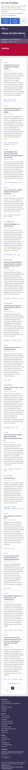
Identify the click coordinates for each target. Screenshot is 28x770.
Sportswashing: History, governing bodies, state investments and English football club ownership (13, 154)
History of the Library (6, 707)
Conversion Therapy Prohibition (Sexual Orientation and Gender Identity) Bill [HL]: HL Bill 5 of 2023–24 (13, 264)
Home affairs (4, 725)
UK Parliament (5, 39)
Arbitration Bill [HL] (9, 478)
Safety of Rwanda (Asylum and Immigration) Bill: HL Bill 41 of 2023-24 (12, 307)
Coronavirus (4, 719)
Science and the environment (8, 728)
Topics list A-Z (4, 732)
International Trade (15, 508)
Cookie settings (23, 21)
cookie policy (12, 15)
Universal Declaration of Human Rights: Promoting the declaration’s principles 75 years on (13, 437)
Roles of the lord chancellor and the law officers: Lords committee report (13, 597)
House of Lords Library (13, 33)
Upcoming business (6, 701)
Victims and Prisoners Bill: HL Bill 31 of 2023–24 (13, 388)
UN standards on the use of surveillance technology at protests (11, 66)
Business (13, 506)
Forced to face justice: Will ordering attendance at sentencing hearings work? (11, 557)
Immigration (14, 340)
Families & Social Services (13, 142)
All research (4, 746)
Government (10, 214)
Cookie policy (12, 767)
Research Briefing (7, 298)
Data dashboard (5, 742)
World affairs (4, 730)
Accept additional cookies (6, 21)
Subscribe (6, 757)
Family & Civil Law (7, 144)
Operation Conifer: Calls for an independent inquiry (12, 348)
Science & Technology (8, 100)
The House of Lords (6, 727)
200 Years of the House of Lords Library (10, 703)
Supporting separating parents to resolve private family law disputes (13, 110)
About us (3, 705)
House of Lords (17, 214)
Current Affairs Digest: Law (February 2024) (11, 225)
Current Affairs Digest (8, 254)
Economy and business (6, 721)
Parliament (10, 216)
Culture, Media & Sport (12, 182)
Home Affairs (4, 42)
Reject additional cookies (15, 21)
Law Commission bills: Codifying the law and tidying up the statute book (13, 191)
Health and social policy (7, 723)
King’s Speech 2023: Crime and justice (12, 517)
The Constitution (5, 717)
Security (15, 100)
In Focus (5, 99)
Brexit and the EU (5, 715)
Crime (9, 99)
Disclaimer (4, 709)
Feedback (3, 711)
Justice (10, 42)
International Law (18, 468)
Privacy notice (5, 767)
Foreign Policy (11, 468)
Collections (4, 737)
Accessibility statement (7, 768)
